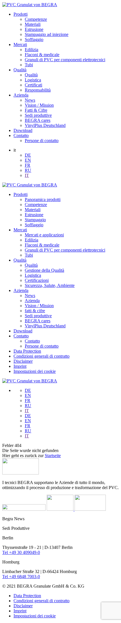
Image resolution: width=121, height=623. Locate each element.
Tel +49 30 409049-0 (21, 552)
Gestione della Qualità (44, 270)
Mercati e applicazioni (44, 234)
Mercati (20, 44)
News (30, 100)
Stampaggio (35, 219)
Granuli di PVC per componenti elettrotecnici (65, 59)
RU (28, 170)
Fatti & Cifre (36, 110)
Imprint (20, 366)
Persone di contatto (42, 140)
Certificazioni (37, 280)
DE (28, 155)
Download (23, 130)
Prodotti (21, 14)
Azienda (21, 95)
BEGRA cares (37, 120)
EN (28, 160)
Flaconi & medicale (42, 54)
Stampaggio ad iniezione (46, 34)
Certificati (33, 85)
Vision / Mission (39, 105)
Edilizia (31, 49)
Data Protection (27, 351)
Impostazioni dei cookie (35, 371)
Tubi (29, 64)
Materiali (33, 24)
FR (27, 165)
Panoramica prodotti (42, 199)
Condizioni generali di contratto (42, 356)
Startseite (53, 455)
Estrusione (34, 29)
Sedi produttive (38, 115)
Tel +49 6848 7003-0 (21, 576)
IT (27, 175)
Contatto (21, 135)
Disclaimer (23, 361)
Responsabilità (38, 90)
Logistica (33, 79)
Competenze (36, 19)
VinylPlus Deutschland (45, 125)
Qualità (20, 69)
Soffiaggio (34, 39)
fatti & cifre (35, 310)
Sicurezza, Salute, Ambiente (50, 285)
